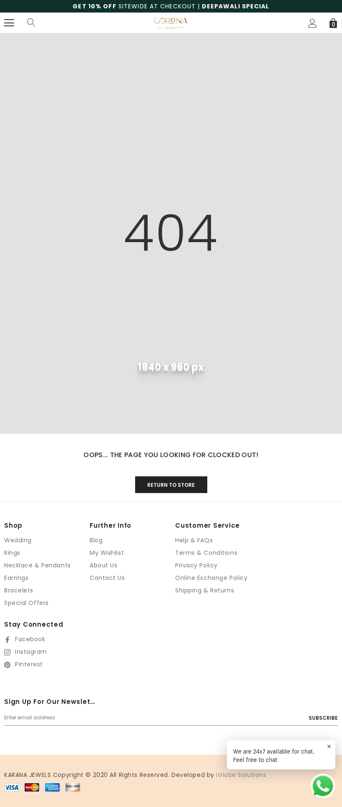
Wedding (18, 540)
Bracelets (18, 590)
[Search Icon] (31, 23)
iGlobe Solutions (241, 775)
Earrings (16, 578)
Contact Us (107, 578)
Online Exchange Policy (211, 578)
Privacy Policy (196, 565)
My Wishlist (107, 553)
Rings (12, 553)
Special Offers (26, 603)
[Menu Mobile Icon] (9, 23)
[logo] (171, 22)
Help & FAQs (194, 540)
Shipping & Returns (204, 590)
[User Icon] (312, 23)
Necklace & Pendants (37, 565)
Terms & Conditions (206, 553)
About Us (103, 565)
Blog (96, 540)
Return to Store (171, 484)
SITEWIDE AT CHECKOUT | (171, 6)
